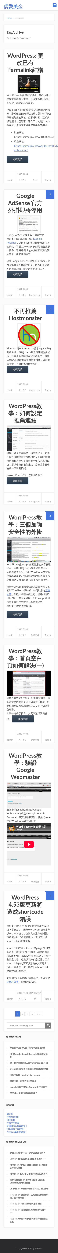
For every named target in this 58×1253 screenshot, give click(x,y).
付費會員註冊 (13, 1116)
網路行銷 (35, 635)
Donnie (13, 1188)
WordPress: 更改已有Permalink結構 (25, 63)
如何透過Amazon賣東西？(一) (32, 1158)
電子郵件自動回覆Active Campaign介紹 (29, 1062)
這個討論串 (13, 981)
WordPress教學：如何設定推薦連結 (25, 413)
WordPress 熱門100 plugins (34, 1188)
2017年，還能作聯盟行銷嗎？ (23, 1093)
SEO (35, 180)
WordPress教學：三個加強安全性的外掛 (25, 525)
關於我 (10, 1113)
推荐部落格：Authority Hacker (25, 1075)
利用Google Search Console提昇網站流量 (27, 1181)
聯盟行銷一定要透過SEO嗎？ (23, 1081)
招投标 (13, 1164)
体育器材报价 (16, 1179)
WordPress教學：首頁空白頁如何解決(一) (25, 658)
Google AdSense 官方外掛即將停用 (25, 203)
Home (10, 18)
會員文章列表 (13, 1122)
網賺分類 (11, 1119)
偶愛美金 (13, 6)
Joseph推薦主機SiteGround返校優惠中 (28, 1087)
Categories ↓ (35, 295)
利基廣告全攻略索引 (16, 1128)
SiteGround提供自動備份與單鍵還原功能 (29, 1068)
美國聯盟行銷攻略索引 (17, 1125)
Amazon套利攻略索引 (17, 1131)
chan (12, 1152)
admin (10, 180)
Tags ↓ (48, 180)
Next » (38, 1014)
